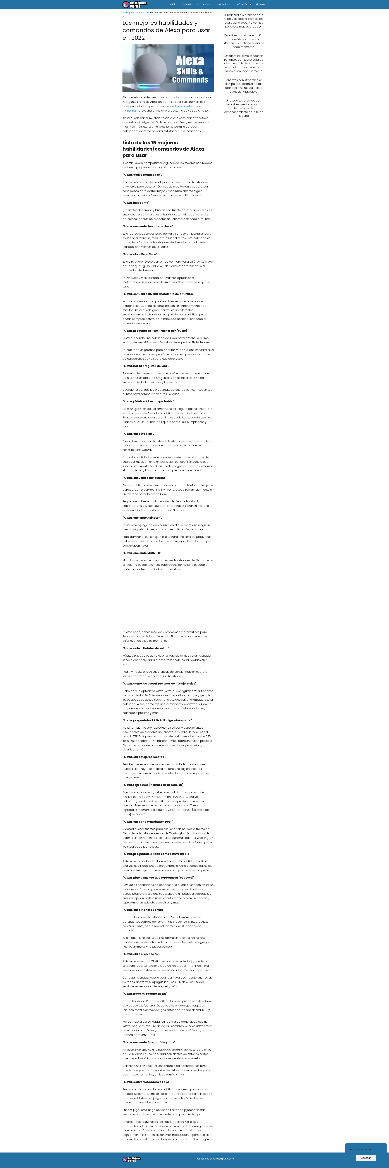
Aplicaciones (224, 4)
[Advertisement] (167, 601)
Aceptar (366, 1157)
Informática (244, 4)
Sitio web (261, 4)
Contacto (228, 1158)
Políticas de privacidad (209, 1158)
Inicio (173, 4)
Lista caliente (203, 4)
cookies (377, 1149)
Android (186, 4)
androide (176, 106)
